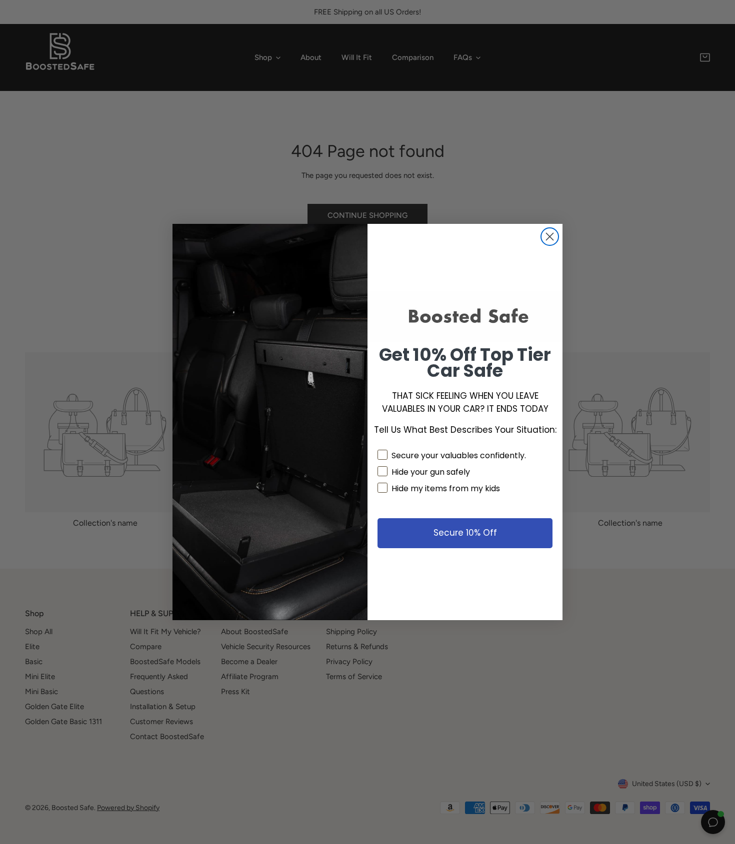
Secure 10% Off (465, 533)
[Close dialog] (549, 236)
